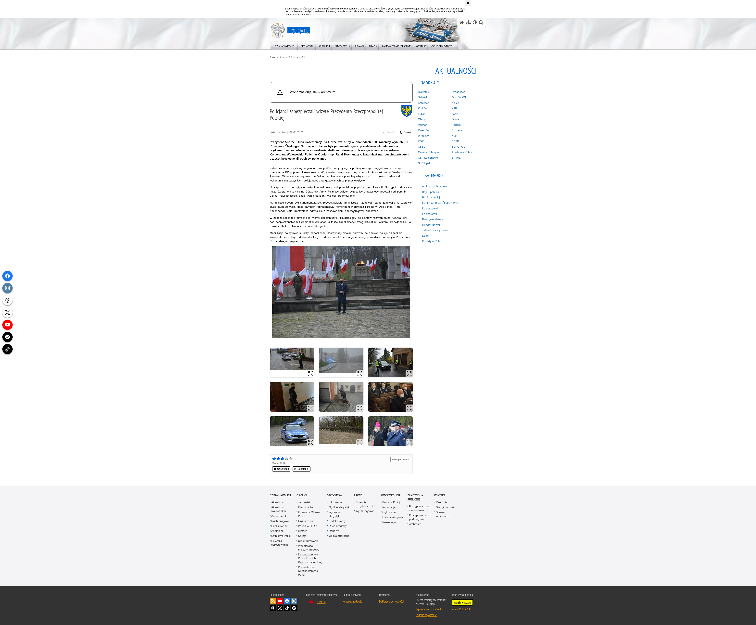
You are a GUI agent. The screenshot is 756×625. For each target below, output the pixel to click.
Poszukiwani (279, 525)
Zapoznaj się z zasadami (428, 609)
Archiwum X (278, 516)
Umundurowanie (308, 540)
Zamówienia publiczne (415, 497)
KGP (421, 141)
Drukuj (407, 132)
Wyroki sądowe (365, 510)
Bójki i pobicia (430, 191)
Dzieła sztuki (430, 208)
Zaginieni (277, 530)
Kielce (455, 102)
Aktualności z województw (279, 509)
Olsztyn (422, 119)
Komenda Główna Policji (309, 514)
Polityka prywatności (426, 615)
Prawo (358, 495)
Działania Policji (280, 495)
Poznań (422, 124)
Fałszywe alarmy (432, 219)
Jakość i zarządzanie (435, 230)
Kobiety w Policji (432, 241)
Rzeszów (423, 130)
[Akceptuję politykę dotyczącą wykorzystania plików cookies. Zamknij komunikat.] (468, 3)
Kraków (422, 108)
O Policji (302, 495)
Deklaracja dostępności (391, 601)
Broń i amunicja (431, 197)
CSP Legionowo (428, 157)
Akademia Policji (462, 152)
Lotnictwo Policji (281, 535)
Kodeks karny (337, 521)
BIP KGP (321, 602)
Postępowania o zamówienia (419, 508)
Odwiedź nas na (280, 601)
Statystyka (334, 495)
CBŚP (455, 141)
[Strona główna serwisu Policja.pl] (462, 22)
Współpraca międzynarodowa (308, 547)
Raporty (334, 530)
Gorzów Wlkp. (460, 97)
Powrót (391, 132)
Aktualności (298, 57)
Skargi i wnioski (445, 507)
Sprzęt (302, 535)
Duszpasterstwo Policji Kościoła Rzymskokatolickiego (311, 558)
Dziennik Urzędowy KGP (365, 504)
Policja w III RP (307, 525)
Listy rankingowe (392, 517)
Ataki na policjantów (434, 186)
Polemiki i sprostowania (279, 542)
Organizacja (305, 521)
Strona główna (279, 57)
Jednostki (304, 502)
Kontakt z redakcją (352, 601)
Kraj (454, 135)
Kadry (425, 235)
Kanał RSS (273, 601)
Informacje (335, 502)
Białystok (423, 91)
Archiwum (415, 523)
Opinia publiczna (339, 535)
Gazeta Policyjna (428, 152)
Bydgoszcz (458, 91)
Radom (456, 124)
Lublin (421, 113)
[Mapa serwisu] (468, 22)
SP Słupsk (424, 163)
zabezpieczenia (400, 459)
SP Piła (456, 157)
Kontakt (439, 495)
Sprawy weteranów (442, 514)
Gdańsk (423, 97)
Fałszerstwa (429, 213)
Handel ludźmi (431, 224)
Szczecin (457, 130)
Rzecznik (441, 502)
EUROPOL (458, 146)
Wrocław (423, 135)
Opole (455, 119)
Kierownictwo (306, 507)
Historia (303, 530)
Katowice (423, 102)
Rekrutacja (389, 522)
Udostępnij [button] (283, 469)
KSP (454, 108)
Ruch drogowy (280, 521)
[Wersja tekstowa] (475, 22)
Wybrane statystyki (334, 514)
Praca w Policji (390, 495)
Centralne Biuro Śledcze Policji (441, 203)
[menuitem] (285, 45)
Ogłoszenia (389, 512)
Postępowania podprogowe (418, 516)
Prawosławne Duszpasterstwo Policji (308, 570)
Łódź (455, 113)
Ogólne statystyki (339, 507)
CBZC (421, 146)
